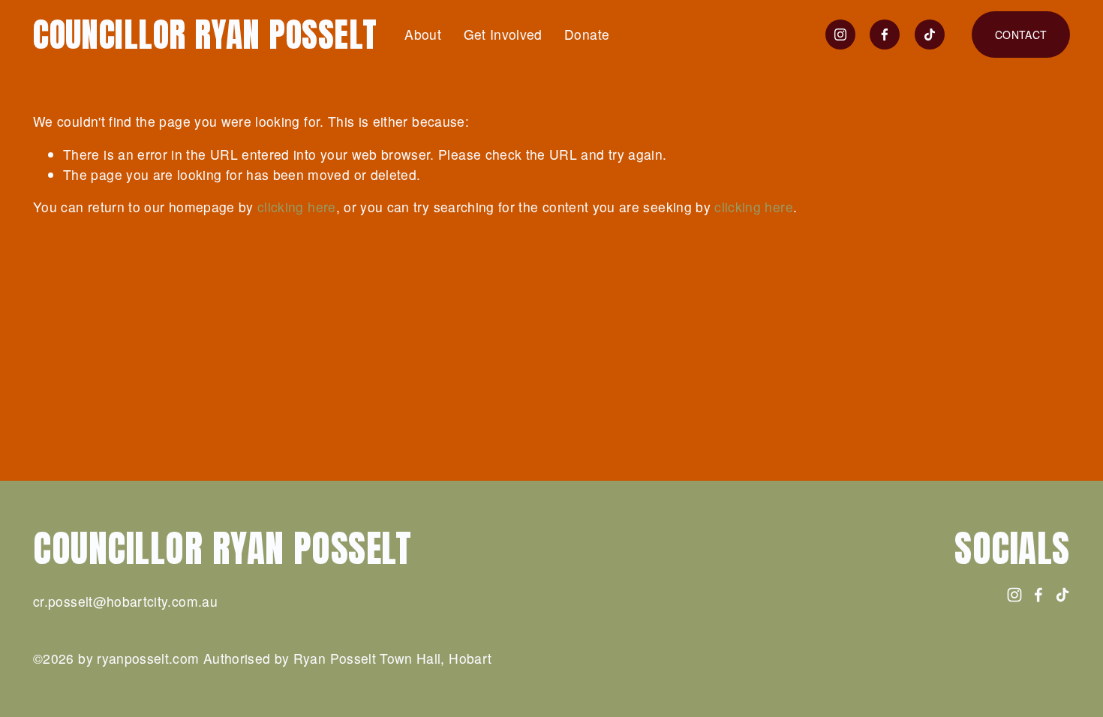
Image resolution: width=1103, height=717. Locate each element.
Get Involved (503, 34)
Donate (586, 34)
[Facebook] (885, 35)
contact (1021, 34)
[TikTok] (930, 35)
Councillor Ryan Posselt (205, 34)
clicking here (296, 206)
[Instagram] (840, 35)
